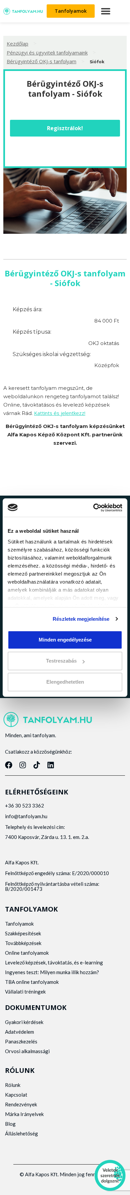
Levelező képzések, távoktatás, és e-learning (54, 962)
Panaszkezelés (21, 1041)
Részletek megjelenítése (81, 619)
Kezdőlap (17, 43)
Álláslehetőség (21, 1133)
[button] (105, 11)
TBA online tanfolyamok (32, 982)
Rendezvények (21, 1104)
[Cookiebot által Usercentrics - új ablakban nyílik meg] (93, 507)
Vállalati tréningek (25, 992)
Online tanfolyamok (27, 953)
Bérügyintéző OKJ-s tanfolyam (41, 61)
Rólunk (12, 1085)
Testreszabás (61, 661)
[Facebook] (8, 765)
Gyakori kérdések (24, 1022)
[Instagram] (22, 765)
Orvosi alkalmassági (27, 1051)
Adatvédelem (19, 1032)
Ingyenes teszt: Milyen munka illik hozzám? (52, 972)
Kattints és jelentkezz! (59, 413)
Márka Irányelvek (24, 1114)
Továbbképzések (23, 943)
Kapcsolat (16, 1095)
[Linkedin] (50, 765)
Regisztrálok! (65, 128)
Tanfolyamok (19, 924)
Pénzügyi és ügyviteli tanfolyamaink (47, 52)
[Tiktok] (36, 765)
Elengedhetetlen (65, 682)
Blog (10, 1124)
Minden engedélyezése (65, 640)
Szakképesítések (23, 933)
